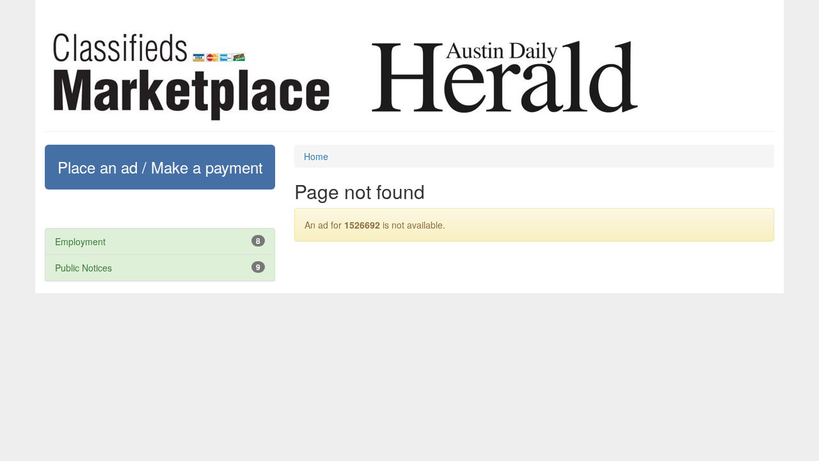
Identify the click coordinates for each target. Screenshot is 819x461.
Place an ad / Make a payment (160, 167)
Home (316, 156)
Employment (80, 241)
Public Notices (83, 267)
